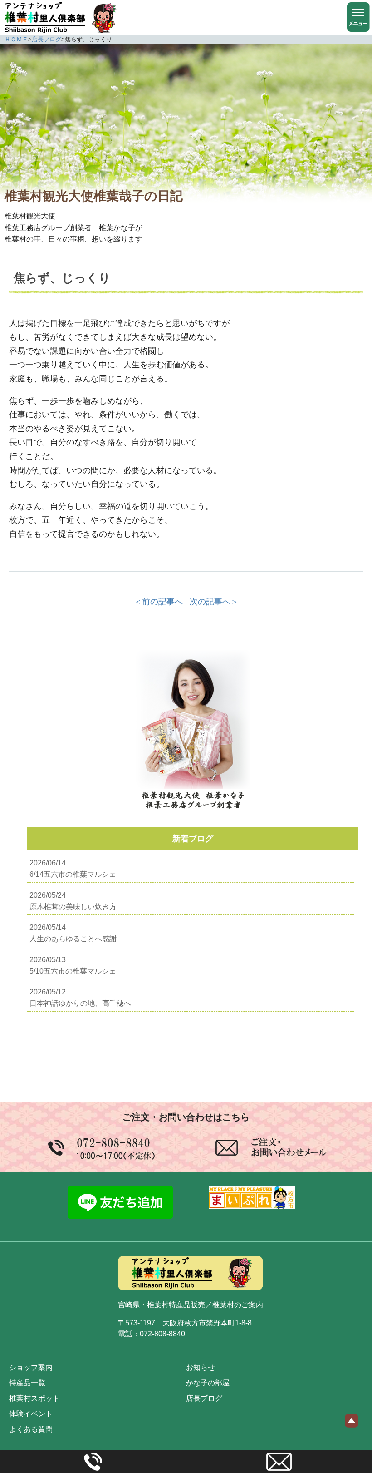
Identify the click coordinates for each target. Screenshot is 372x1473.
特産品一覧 (27, 1383)
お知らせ (200, 1367)
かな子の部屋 (208, 1383)
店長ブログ (204, 1398)
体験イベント (31, 1414)
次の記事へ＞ (214, 601)
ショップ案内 (31, 1367)
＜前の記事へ (158, 601)
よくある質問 (31, 1429)
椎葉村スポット (34, 1398)
